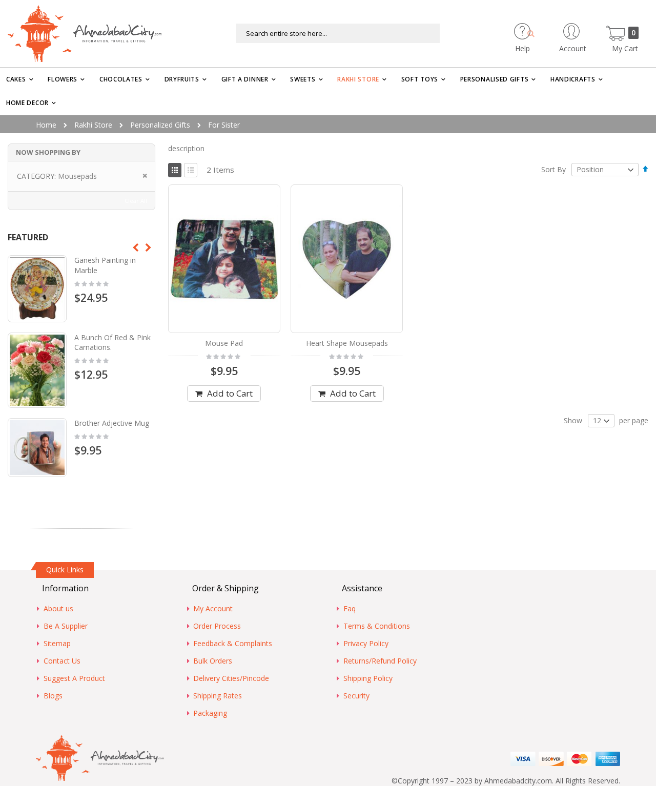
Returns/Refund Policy (380, 661)
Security (356, 695)
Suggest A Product (74, 678)
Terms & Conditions (376, 626)
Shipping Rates (217, 695)
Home (46, 125)
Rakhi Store (93, 125)
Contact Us (62, 661)
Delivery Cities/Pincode (231, 678)
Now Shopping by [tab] (48, 152)
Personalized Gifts (160, 125)
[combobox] (337, 33)
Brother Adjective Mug (111, 423)
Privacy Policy (365, 643)
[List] (190, 170)
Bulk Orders (212, 661)
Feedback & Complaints (232, 643)
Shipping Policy (368, 678)
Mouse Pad (224, 343)
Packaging (210, 713)
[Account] (591, 28)
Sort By (553, 169)
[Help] (540, 28)
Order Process (217, 626)
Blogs (53, 695)
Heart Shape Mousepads (347, 343)
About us (58, 608)
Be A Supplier (66, 626)
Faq (349, 608)
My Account (213, 608)
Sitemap (57, 643)
